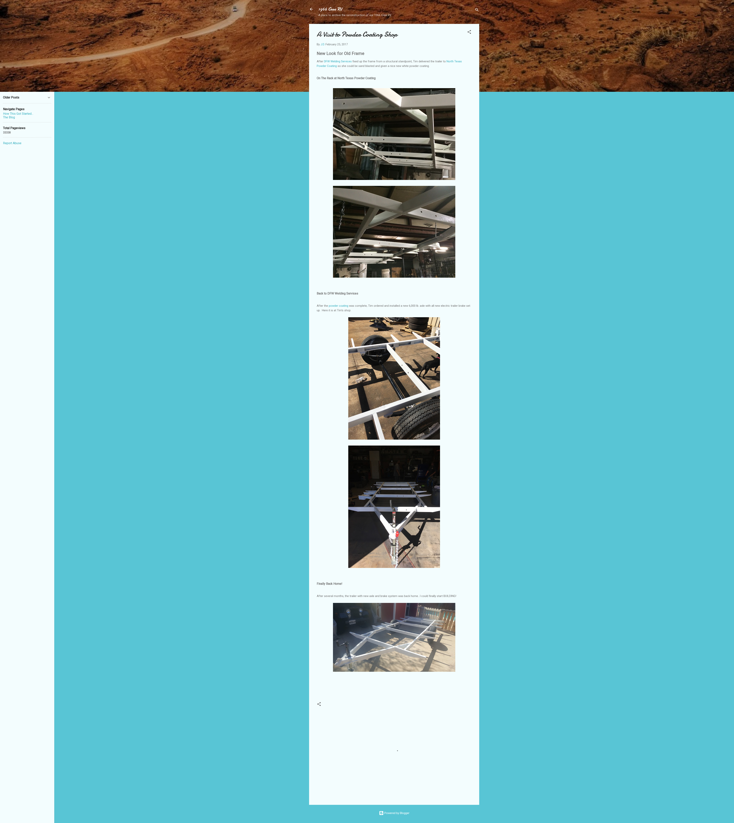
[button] (469, 33)
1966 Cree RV (330, 9)
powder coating (338, 305)
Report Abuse (12, 143)
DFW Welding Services (338, 61)
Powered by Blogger (396, 813)
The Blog (9, 117)
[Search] (477, 10)
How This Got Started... (18, 113)
